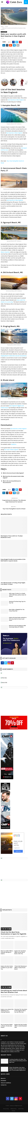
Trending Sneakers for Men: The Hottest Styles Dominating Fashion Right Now (18, 1061)
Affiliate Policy (13, 1108)
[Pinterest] (20, 1098)
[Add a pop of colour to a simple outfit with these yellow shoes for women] (4, 595)
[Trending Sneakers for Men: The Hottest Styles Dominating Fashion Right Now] (4, 1061)
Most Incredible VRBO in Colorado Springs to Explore (7, 952)
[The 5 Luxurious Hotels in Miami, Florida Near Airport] (7, 1018)
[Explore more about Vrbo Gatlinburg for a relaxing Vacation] (7, 1003)
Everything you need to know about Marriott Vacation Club (14, 991)
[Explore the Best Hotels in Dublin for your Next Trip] (7, 960)
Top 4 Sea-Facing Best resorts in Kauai (14, 508)
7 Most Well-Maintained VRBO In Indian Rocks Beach (20, 968)
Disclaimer (3, 1080)
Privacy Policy (6, 1108)
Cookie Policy (21, 1108)
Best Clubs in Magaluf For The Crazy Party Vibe (16, 610)
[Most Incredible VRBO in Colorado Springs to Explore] (7, 945)
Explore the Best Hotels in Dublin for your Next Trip (7, 968)
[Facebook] (7, 1098)
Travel (2, 31)
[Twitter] (12, 1098)
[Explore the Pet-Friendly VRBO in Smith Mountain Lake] (20, 1018)
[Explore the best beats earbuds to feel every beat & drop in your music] (4, 619)
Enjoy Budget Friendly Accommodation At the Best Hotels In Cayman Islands (13, 560)
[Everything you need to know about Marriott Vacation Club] (14, 980)
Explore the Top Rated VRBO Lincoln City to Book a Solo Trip (20, 952)
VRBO (6, 31)
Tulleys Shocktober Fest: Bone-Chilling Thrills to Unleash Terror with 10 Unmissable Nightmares (17, 1069)
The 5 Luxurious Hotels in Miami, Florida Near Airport (7, 1026)
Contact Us (3, 1085)
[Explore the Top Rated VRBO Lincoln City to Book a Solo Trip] (20, 945)
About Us (3, 1078)
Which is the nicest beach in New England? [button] (13, 473)
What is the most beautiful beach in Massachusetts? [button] (12, 481)
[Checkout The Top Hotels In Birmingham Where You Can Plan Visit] (20, 1003)
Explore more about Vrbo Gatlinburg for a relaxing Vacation (7, 1011)
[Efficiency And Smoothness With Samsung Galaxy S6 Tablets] (4, 627)
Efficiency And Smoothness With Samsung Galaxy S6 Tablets (17, 626)
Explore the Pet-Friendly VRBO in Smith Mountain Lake (20, 1026)
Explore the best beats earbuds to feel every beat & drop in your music (17, 619)
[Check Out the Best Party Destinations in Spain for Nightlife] (14, 922)
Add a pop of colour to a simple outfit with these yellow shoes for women (17, 595)
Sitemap (13, 1110)
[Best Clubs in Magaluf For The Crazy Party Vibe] (4, 611)
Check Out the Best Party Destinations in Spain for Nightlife (13, 933)
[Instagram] (16, 1098)
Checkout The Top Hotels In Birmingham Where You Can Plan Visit (20, 1011)
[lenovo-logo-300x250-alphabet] (1, 673)
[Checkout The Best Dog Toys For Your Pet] (4, 603)
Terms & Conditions (6, 1082)
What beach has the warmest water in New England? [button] (13, 477)
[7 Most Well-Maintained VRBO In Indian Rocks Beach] (20, 960)
